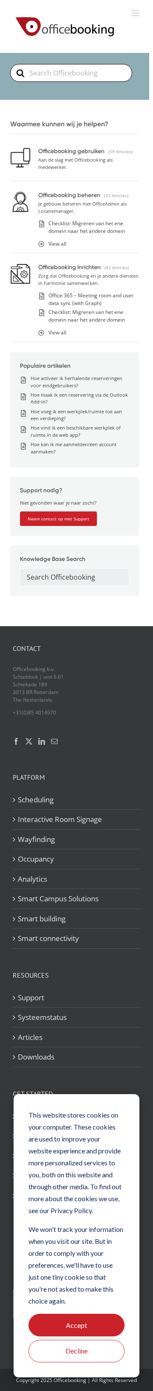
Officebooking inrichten (69, 267)
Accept (76, 1325)
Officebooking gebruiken (71, 151)
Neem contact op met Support (58, 519)
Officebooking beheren (69, 195)
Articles (30, 1037)
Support (31, 997)
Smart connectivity (48, 938)
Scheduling (36, 799)
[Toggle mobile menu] (135, 13)
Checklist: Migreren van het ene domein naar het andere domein (86, 227)
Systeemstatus (42, 1017)
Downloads (36, 1057)
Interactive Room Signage (60, 819)
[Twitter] (29, 741)
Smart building (41, 918)
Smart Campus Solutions (58, 898)
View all (57, 243)
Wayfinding (36, 839)
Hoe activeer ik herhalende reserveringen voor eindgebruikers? (76, 382)
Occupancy (36, 859)
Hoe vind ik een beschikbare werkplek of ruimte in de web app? (76, 431)
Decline (76, 1351)
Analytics (32, 879)
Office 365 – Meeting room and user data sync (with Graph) (90, 299)
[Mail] (54, 741)
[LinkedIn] (41, 741)
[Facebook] (16, 741)
